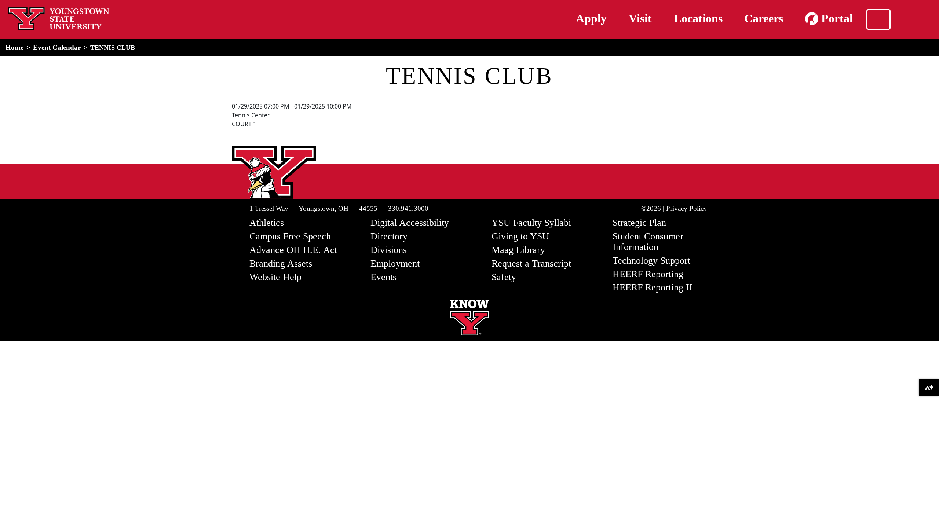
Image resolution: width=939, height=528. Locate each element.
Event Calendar (57, 47)
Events (383, 277)
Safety (504, 277)
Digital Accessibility (409, 222)
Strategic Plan (639, 222)
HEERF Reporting (648, 274)
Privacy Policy (686, 208)
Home (14, 47)
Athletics (266, 222)
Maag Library (518, 250)
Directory (389, 236)
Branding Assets (280, 263)
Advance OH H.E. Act (293, 250)
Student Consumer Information (648, 241)
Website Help (275, 277)
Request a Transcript (531, 263)
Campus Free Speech (290, 236)
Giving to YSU (520, 236)
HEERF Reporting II (653, 287)
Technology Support (651, 260)
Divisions (388, 250)
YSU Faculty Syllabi (531, 222)
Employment (395, 263)
